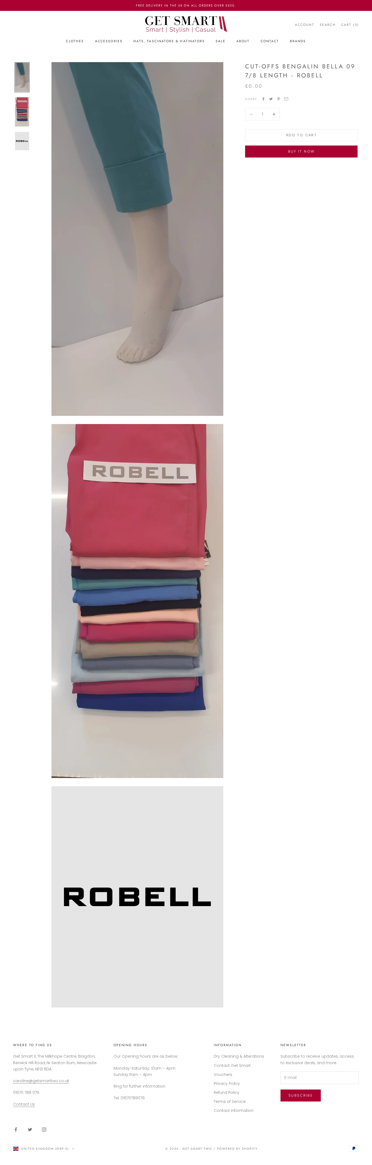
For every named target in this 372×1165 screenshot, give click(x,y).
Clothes (75, 41)
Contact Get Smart (232, 1065)
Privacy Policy (227, 1083)
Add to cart (301, 135)
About (243, 41)
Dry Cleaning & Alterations (239, 1056)
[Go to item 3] (22, 141)
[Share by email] (286, 99)
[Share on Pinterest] (278, 99)
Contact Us (24, 1104)
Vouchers (223, 1074)
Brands (298, 41)
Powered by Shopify (237, 1148)
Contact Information (234, 1110)
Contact (270, 41)
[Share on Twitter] (271, 99)
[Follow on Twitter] (30, 1129)
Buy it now (301, 151)
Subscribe (300, 1095)
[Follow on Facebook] (16, 1129)
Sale (220, 41)
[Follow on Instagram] (44, 1129)
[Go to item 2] (22, 112)
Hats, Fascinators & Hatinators (169, 41)
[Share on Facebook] (263, 99)
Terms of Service (230, 1101)
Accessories (109, 41)
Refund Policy (226, 1092)
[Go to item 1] (22, 77)
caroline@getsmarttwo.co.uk (41, 1081)
